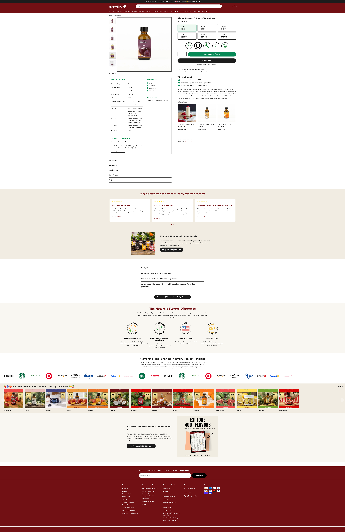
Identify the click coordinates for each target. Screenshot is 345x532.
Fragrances (128, 11)
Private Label (126, 497)
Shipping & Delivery (169, 502)
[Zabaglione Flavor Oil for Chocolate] (187, 113)
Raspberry (134, 410)
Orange (196, 410)
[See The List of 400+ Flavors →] (197, 436)
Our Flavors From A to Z (150, 488)
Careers (124, 499)
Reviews (166, 499)
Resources (205, 11)
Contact (124, 491)
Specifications (114, 74)
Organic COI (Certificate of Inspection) (171, 514)
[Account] (232, 6)
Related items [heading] (182, 102)
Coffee (166, 11)
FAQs (111, 180)
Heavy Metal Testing (170, 520)
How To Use (113, 175)
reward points (188, 141)
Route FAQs (167, 508)
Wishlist (165, 491)
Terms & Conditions (128, 502)
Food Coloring (139, 11)
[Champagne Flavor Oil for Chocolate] (207, 113)
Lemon (239, 410)
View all (341, 386)
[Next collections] (342, 400)
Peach (69, 410)
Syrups (148, 11)
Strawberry (7, 410)
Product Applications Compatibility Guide (149, 495)
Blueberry (49, 410)
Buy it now (206, 61)
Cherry (175, 410)
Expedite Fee (167, 510)
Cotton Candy (175, 11)
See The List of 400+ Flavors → (141, 446)
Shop (111, 11)
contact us (193, 139)
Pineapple (261, 410)
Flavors (118, 11)
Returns (165, 505)
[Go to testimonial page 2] (173, 224)
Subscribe (199, 475)
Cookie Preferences (128, 508)
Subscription (167, 494)
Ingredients (157, 11)
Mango (90, 410)
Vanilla (27, 410)
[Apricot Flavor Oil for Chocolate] (226, 113)
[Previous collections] (3, 400)
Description (113, 165)
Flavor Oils (117, 15)
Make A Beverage (148, 501)
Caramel (154, 410)
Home (111, 15)
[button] (235, 6)
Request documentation (118, 152)
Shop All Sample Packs (171, 250)
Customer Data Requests (130, 513)
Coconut (112, 410)
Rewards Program (169, 497)
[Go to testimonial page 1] (171, 224)
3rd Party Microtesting (170, 518)
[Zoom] (144, 44)
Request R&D (126, 494)
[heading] (118, 6)
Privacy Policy (126, 505)
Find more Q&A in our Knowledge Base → (172, 297)
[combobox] (179, 6)
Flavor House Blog (148, 491)
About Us (196, 11)
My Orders (166, 488)
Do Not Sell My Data (129, 510)
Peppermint (283, 410)
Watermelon (220, 410)
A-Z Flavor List (186, 11)
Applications (113, 170)
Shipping (200, 64)
